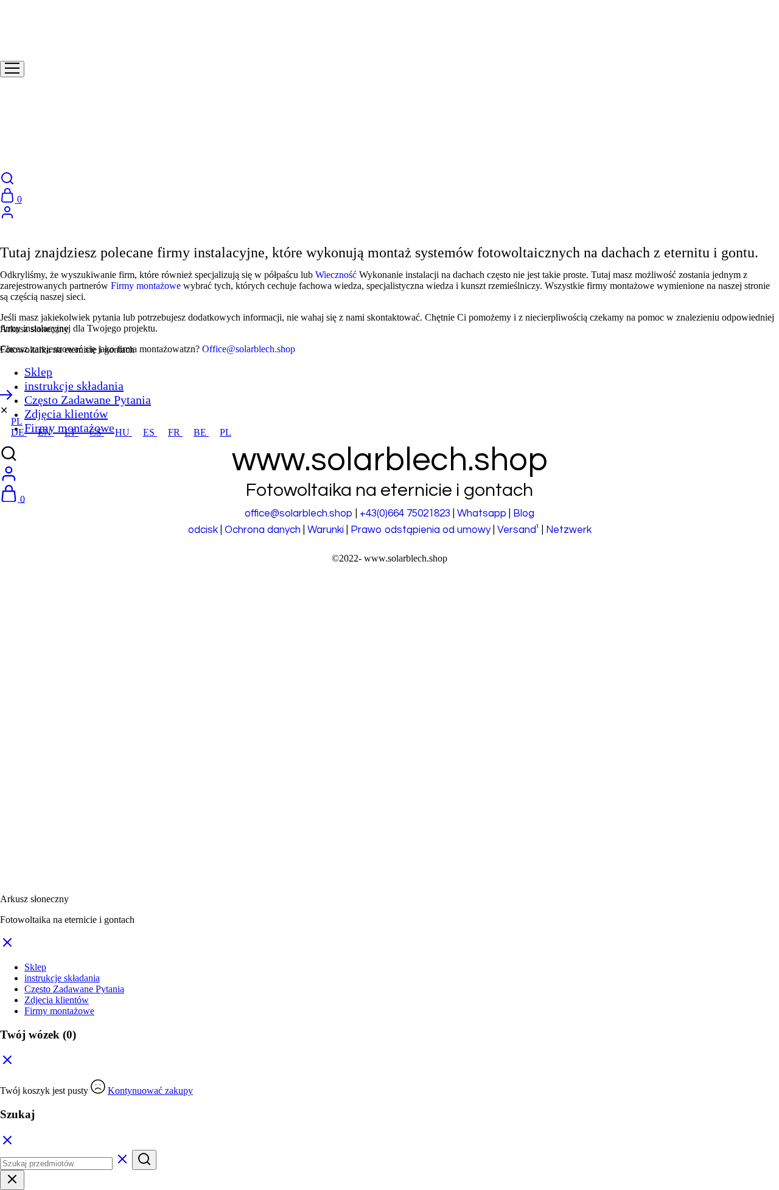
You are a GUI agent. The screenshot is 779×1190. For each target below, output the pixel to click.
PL (17, 421)
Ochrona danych (263, 529)
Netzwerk (569, 529)
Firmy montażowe (146, 285)
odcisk (203, 529)
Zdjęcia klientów (66, 413)
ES (150, 432)
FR (175, 432)
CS (96, 432)
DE (19, 432)
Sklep (38, 371)
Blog (523, 513)
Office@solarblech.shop (248, 349)
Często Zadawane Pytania (87, 399)
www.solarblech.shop (405, 558)
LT (72, 432)
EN (46, 432)
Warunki (325, 529)
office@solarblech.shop (299, 513)
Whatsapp (481, 513)
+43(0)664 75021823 (405, 513)
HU (123, 432)
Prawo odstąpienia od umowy (421, 529)
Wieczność (336, 275)
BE (201, 432)
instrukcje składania (74, 385)
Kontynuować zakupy (150, 1090)
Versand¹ (518, 529)
